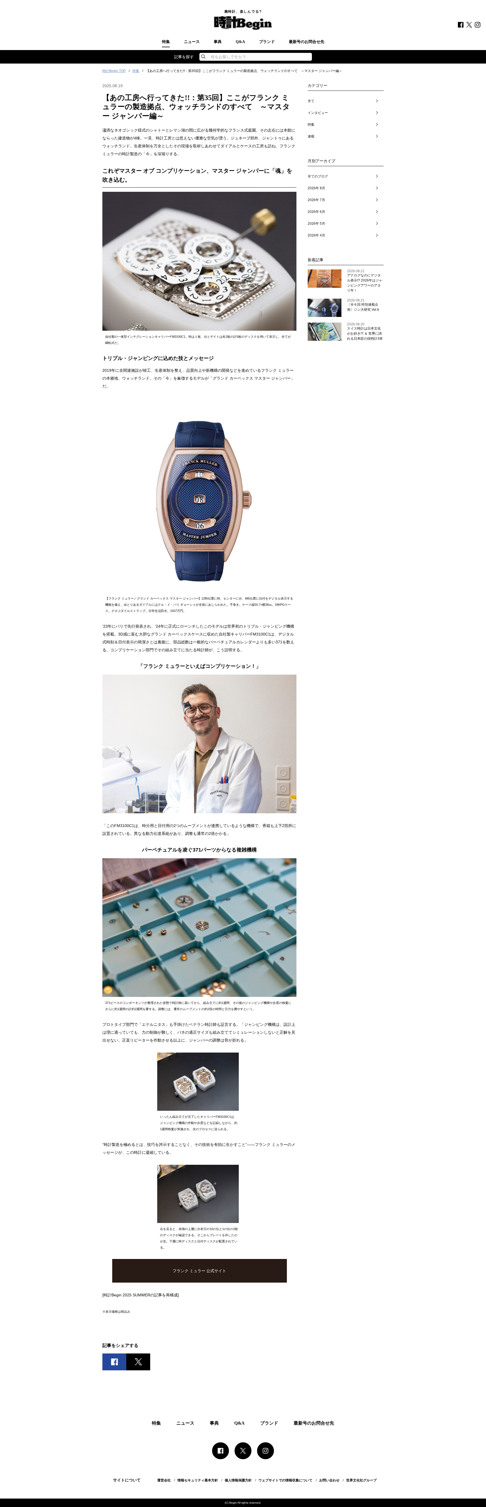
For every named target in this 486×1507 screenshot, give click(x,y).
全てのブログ (318, 176)
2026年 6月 (316, 212)
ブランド (267, 42)
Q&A (240, 42)
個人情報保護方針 (238, 1480)
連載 (311, 136)
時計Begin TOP (114, 71)
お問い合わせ (329, 1480)
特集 (166, 42)
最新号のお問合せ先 (306, 42)
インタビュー (318, 113)
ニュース (192, 42)
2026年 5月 (316, 224)
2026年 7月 (316, 200)
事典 (218, 42)
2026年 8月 (316, 188)
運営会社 (164, 1480)
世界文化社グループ (361, 1480)
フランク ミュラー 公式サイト (199, 1271)
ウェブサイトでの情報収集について (285, 1480)
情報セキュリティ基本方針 (197, 1480)
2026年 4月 (316, 235)
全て (311, 101)
